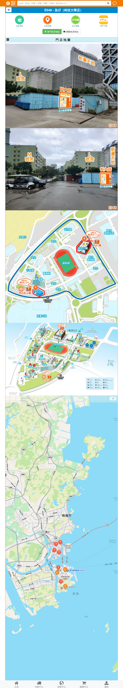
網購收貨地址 (71, 31)
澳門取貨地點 (52, 31)
